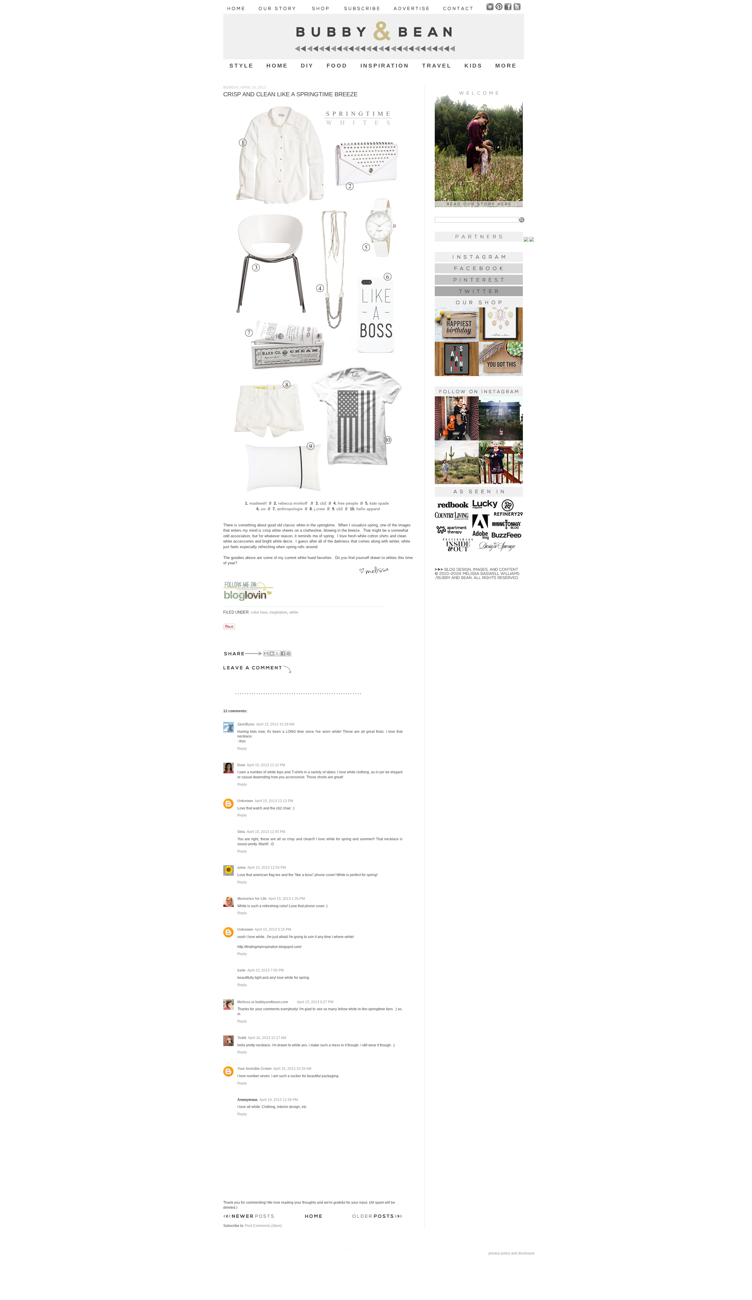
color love (259, 612)
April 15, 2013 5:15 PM (273, 929)
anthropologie (290, 509)
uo (263, 509)
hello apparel (368, 509)
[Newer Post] (248, 1217)
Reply (242, 749)
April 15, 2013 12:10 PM (266, 765)
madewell (258, 503)
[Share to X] (277, 653)
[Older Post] (377, 1217)
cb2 (323, 503)
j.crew (319, 509)
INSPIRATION (384, 66)
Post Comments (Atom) (263, 1226)
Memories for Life (252, 899)
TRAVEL (437, 66)
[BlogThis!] (272, 653)
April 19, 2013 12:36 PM (278, 1100)
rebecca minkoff (292, 503)
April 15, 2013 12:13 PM (274, 801)
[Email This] (266, 653)
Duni (241, 765)
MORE (506, 66)
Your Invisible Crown (254, 1069)
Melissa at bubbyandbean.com (262, 1002)
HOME (277, 66)
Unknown (245, 801)
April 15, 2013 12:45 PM (266, 832)
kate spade (379, 503)
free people (348, 503)
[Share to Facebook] (283, 653)
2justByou (245, 724)
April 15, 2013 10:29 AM (275, 724)
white (293, 612)
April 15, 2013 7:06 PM (265, 970)
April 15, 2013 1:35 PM (286, 899)
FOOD (337, 66)
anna (241, 867)
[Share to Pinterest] (288, 653)
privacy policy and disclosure (512, 1253)
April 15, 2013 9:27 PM (315, 1002)
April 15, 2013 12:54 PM (266, 867)
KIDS (473, 66)
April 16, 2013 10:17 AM (267, 1038)
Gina (241, 832)
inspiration (278, 612)
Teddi (241, 1038)
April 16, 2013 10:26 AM (292, 1069)
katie (241, 970)
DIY (307, 66)
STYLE (241, 66)
